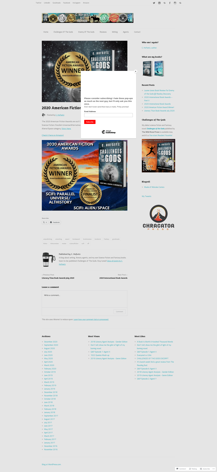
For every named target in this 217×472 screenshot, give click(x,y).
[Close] (135, 71)
